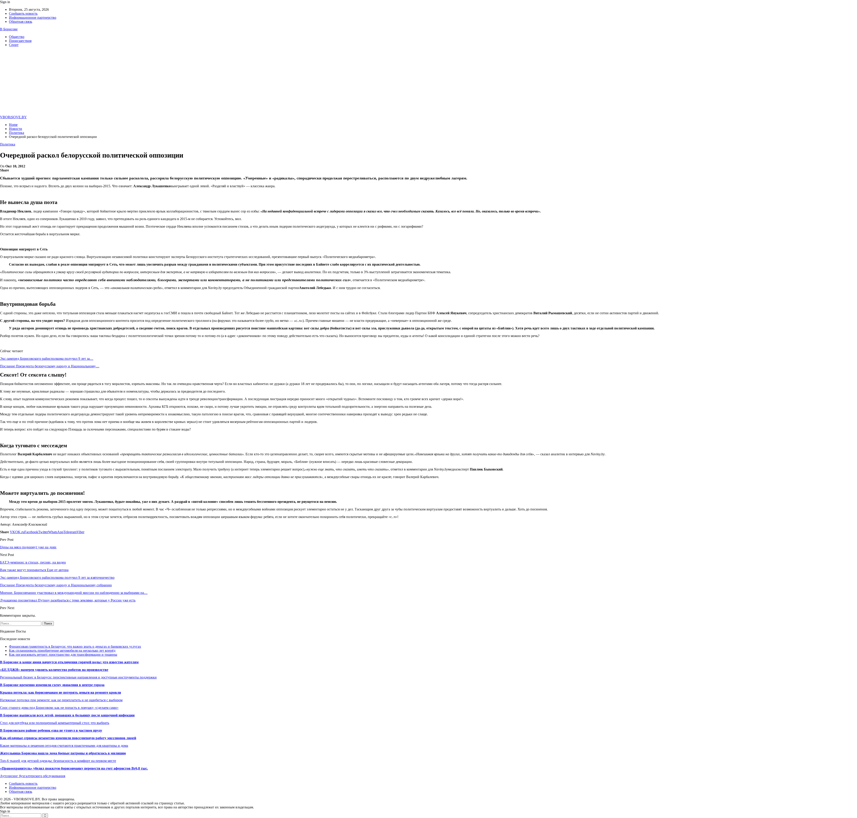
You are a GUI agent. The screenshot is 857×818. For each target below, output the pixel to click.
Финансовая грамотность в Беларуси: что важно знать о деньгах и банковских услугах (75, 646)
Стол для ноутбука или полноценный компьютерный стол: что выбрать (54, 723)
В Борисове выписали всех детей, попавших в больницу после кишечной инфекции (67, 715)
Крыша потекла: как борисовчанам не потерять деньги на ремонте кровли (60, 692)
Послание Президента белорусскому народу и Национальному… (49, 366)
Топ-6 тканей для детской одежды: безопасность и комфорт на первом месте (58, 761)
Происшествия (20, 41)
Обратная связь (20, 21)
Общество (16, 37)
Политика (7, 144)
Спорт (14, 45)
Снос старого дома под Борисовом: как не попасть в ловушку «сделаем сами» (59, 708)
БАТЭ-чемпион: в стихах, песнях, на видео (33, 562)
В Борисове (9, 29)
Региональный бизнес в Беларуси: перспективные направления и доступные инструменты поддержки (78, 677)
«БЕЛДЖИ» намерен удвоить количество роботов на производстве (54, 670)
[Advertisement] (428, 81)
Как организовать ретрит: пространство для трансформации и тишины (63, 654)
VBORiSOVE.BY (13, 117)
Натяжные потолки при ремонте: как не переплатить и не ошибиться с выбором (61, 700)
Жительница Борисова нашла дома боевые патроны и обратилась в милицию (63, 753)
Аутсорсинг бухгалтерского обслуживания (32, 776)
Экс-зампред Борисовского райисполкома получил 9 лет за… (46, 358)
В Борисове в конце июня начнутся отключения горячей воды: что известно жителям (69, 662)
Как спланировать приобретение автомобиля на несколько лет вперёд (62, 650)
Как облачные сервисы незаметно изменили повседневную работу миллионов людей (68, 738)
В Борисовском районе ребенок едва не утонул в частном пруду (51, 730)
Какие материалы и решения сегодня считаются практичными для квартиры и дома (64, 745)
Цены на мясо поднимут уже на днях (28, 547)
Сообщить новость (23, 13)
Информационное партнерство (32, 17)
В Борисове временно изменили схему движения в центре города (52, 685)
